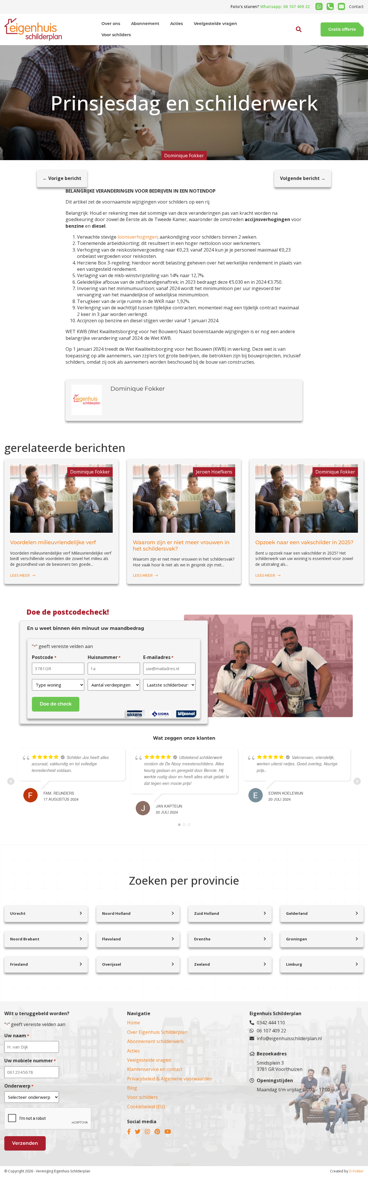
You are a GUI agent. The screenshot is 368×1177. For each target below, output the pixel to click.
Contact (356, 6)
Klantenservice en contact (154, 1069)
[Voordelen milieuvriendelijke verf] (61, 529)
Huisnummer (104, 657)
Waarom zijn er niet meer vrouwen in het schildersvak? (181, 546)
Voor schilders (116, 34)
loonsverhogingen (138, 237)
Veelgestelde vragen (215, 23)
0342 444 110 (271, 1022)
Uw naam (16, 1035)
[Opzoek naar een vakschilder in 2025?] (306, 529)
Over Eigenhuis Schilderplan (157, 1032)
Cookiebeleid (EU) (146, 1106)
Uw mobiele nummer (30, 1060)
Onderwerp (18, 1086)
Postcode (44, 657)
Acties (176, 23)
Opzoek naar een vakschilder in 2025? (304, 543)
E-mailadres (158, 657)
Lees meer (20, 575)
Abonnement (145, 23)
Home (133, 1022)
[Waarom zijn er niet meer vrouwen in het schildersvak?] (184, 529)
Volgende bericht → (302, 178)
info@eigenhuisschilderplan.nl (289, 1038)
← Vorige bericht (62, 178)
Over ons (110, 23)
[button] (292, 42)
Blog (132, 1088)
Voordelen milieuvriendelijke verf (53, 543)
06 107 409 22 (271, 1031)
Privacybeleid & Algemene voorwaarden (169, 1079)
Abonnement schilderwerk (155, 1041)
